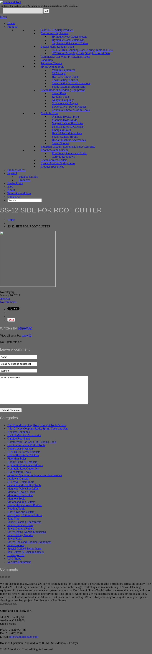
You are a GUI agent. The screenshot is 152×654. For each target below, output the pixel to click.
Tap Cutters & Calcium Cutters (70, 43)
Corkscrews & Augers (65, 103)
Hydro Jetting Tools (52, 66)
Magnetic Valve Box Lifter (67, 123)
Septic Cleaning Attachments (69, 86)
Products (12, 26)
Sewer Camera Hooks (65, 136)
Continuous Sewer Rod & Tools (71, 110)
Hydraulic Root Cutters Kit (68, 39)
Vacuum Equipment (63, 69)
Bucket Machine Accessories (69, 140)
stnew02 (5, 298)
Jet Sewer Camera (51, 63)
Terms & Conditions (19, 193)
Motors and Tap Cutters (54, 33)
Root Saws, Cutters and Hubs (69, 153)
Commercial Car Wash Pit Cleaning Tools (65, 56)
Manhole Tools (49, 113)
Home (11, 23)
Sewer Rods (59, 93)
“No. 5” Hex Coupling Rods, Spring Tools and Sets (82, 49)
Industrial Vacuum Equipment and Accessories (68, 146)
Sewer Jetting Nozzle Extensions (71, 83)
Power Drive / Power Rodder (69, 106)
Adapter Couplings (63, 99)
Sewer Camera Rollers (54, 160)
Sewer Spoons (60, 143)
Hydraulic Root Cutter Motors (69, 36)
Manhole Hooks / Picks (65, 116)
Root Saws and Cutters (54, 150)
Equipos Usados (28, 176)
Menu (3, 17)
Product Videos (16, 170)
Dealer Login (15, 183)
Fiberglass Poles (61, 130)
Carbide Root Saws (63, 156)
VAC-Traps (58, 73)
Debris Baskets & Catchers (67, 126)
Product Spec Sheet (52, 166)
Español (12, 173)
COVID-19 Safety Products (57, 29)
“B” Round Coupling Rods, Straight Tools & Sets (81, 53)
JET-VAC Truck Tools (65, 76)
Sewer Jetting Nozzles (65, 79)
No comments (8, 302)
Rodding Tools (60, 96)
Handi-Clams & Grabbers (67, 133)
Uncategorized (15, 555)
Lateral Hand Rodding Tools (57, 46)
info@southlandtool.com (23, 636)
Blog (10, 186)
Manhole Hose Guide (64, 120)
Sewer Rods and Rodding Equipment (63, 89)
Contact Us (14, 196)
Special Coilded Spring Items (58, 163)
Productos (24, 180)
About (11, 190)
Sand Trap (47, 59)
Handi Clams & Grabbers (22, 461)
